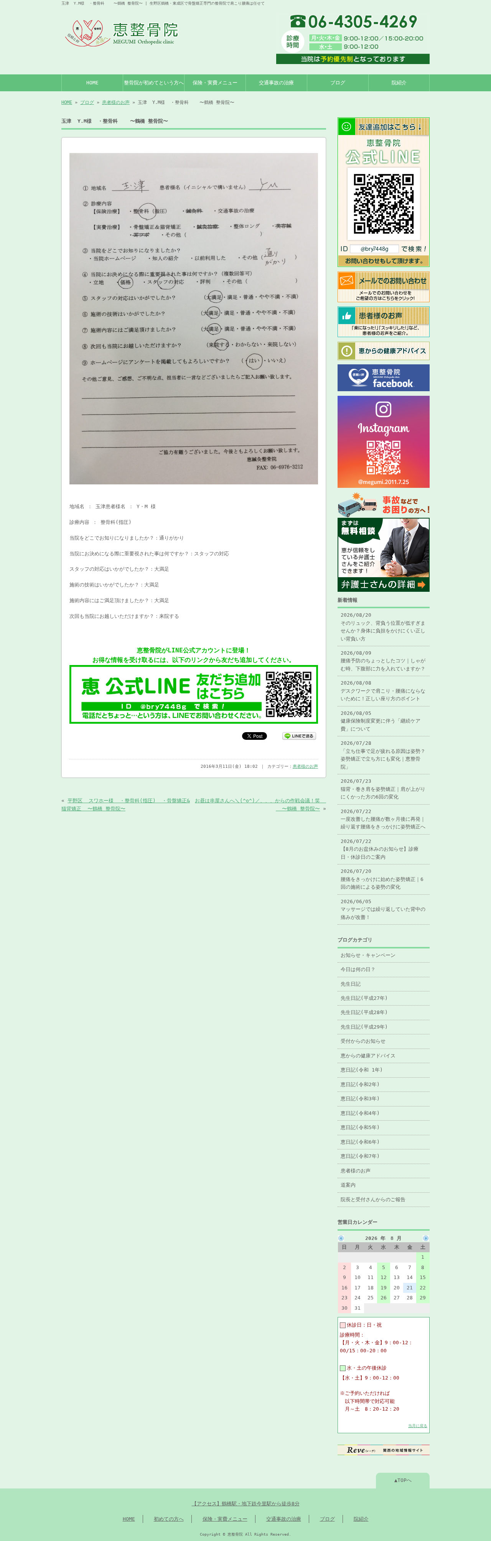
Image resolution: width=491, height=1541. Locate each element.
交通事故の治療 (276, 83)
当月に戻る (417, 1425)
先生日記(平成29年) (364, 1027)
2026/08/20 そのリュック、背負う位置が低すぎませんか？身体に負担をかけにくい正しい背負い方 (383, 626)
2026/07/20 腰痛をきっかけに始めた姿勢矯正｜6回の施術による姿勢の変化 (382, 879)
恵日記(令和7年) (360, 1156)
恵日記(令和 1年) (362, 1070)
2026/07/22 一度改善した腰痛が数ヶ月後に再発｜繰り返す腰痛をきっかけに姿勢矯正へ (383, 819)
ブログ (337, 83)
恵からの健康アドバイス (368, 1056)
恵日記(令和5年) (360, 1127)
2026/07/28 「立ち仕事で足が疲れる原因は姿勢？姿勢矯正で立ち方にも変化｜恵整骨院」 (383, 754)
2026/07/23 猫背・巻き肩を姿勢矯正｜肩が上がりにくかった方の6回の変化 (383, 789)
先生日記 (351, 984)
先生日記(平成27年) (364, 998)
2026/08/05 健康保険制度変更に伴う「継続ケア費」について (380, 721)
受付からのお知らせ (363, 1041)
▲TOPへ (403, 1480)
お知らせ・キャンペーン (368, 955)
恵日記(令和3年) (360, 1098)
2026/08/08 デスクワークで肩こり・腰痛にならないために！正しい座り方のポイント (383, 690)
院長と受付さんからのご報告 (373, 1199)
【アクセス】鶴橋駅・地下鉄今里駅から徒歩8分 (246, 1503)
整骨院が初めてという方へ (154, 83)
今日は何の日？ (358, 969)
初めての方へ (169, 1519)
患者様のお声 (116, 102)
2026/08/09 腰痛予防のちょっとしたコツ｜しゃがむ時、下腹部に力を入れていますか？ (383, 661)
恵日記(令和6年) (360, 1142)
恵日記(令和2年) (360, 1084)
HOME (92, 83)
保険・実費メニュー (215, 83)
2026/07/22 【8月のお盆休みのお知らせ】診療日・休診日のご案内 (380, 849)
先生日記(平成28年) (364, 1012)
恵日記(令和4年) (360, 1113)
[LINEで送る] (299, 735)
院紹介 (399, 83)
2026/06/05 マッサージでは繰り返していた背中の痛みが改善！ (383, 909)
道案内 (348, 1185)
